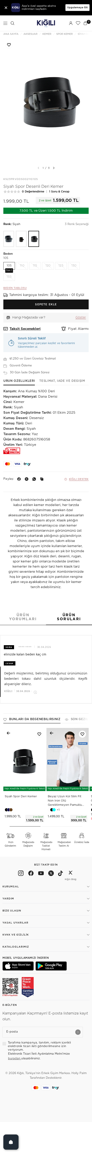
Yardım (8, 898)
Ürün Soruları (69, 617)
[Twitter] (51, 874)
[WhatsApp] (35, 479)
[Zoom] (46, 100)
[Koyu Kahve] (21, 239)
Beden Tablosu (15, 288)
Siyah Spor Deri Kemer (21, 796)
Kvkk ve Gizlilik (15, 935)
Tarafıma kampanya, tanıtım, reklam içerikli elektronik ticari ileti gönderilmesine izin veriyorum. (39, 1046)
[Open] (11, 1142)
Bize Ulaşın (11, 910)
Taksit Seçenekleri (25, 329)
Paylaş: (8, 478)
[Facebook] (20, 479)
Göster (80, 317)
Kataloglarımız (15, 947)
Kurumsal (10, 886)
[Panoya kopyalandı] (42, 479)
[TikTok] (60, 874)
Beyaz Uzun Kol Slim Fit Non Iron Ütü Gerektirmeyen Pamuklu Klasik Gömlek (65, 801)
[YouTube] (41, 874)
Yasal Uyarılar (15, 923)
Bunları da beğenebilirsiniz (35, 719)
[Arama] (12, 23)
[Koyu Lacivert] (8, 239)
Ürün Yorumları (23, 617)
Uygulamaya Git (77, 7)
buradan (14, 1058)
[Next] (54, 168)
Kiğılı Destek (79, 479)
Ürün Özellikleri (19, 381)
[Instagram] (21, 874)
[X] (27, 479)
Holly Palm (79, 1073)
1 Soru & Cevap (59, 191)
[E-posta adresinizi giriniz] (78, 1032)
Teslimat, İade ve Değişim (62, 381)
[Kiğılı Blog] (70, 874)
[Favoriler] (78, 23)
